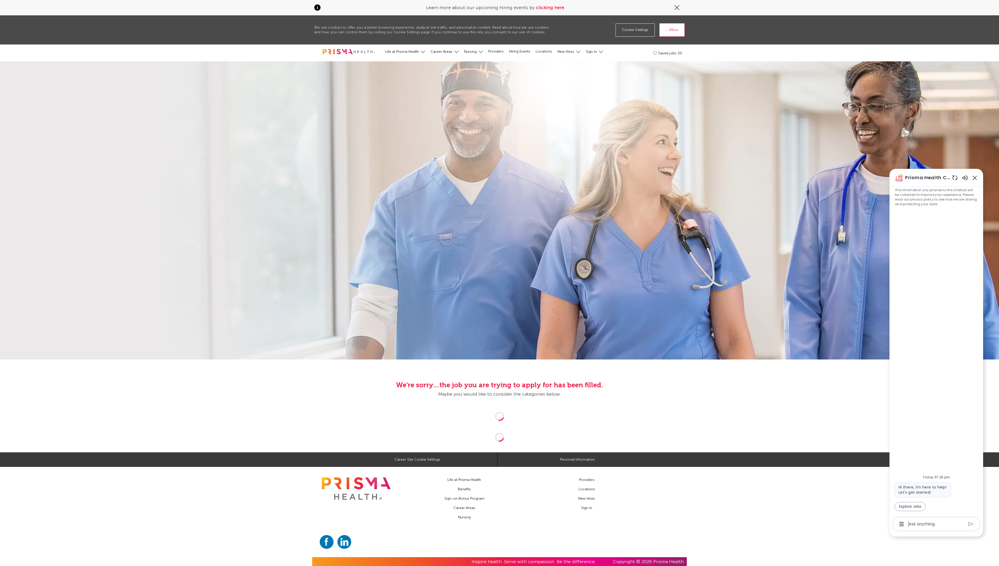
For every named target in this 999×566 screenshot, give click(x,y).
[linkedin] (344, 542)
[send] (971, 524)
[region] (936, 350)
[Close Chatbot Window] (974, 177)
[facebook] (327, 542)
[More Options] (901, 524)
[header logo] (349, 51)
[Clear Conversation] (955, 177)
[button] (635, 30)
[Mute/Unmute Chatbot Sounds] (965, 177)
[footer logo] (356, 488)
